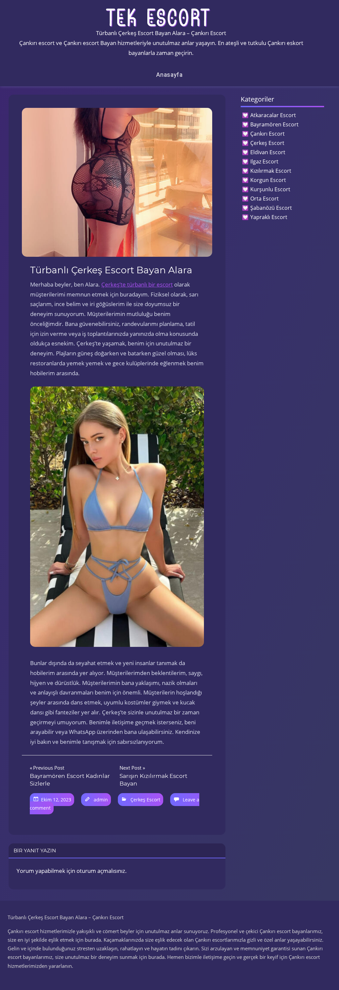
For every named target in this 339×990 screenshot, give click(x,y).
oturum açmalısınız (100, 871)
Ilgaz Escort (264, 161)
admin (101, 799)
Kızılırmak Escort (270, 170)
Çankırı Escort (267, 133)
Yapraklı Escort (268, 217)
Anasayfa (169, 74)
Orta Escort (264, 198)
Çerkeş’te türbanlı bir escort (137, 284)
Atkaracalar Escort (273, 115)
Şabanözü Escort (271, 207)
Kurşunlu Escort (270, 189)
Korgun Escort (268, 180)
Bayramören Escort (274, 124)
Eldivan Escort (267, 152)
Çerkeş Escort (145, 799)
